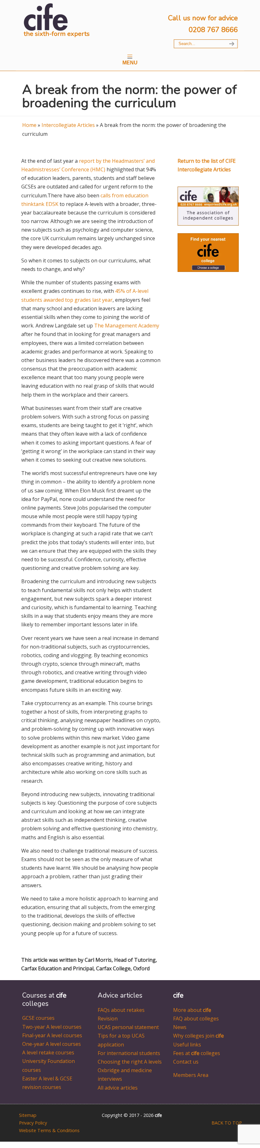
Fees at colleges (196, 1053)
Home (29, 125)
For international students (129, 1053)
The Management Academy (126, 325)
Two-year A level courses (51, 1026)
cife (46, 16)
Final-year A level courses (52, 1035)
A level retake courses (48, 1052)
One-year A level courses (51, 1043)
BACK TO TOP (226, 1123)
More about (192, 1009)
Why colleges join (198, 1035)
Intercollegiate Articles (68, 125)
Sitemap (27, 1115)
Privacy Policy (33, 1123)
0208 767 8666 (213, 30)
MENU (130, 62)
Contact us (185, 1061)
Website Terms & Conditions (49, 1130)
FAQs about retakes (121, 1009)
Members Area (190, 1075)
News (179, 1027)
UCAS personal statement (128, 1027)
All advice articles (118, 1087)
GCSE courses (38, 1017)
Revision (108, 1018)
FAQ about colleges (196, 1018)
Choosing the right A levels (130, 1061)
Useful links (187, 1044)
